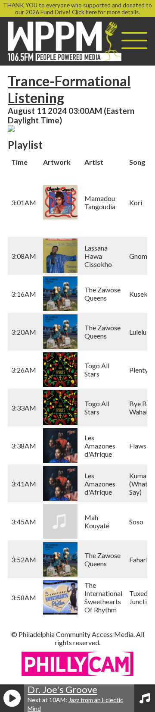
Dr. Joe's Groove (62, 689)
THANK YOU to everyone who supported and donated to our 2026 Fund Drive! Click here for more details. (77, 9)
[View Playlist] (144, 698)
